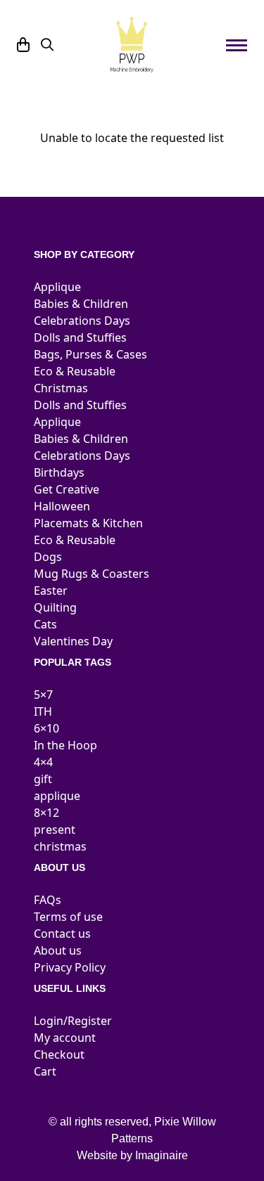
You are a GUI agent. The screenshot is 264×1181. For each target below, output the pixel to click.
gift (43, 779)
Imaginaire (161, 1155)
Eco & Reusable (74, 371)
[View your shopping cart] (23, 45)
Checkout (59, 1054)
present (54, 829)
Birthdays (59, 472)
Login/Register (73, 1020)
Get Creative (66, 489)
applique (57, 796)
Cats (45, 624)
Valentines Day (73, 641)
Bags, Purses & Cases (90, 354)
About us (58, 950)
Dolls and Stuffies (80, 337)
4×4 (43, 762)
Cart (45, 1071)
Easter (51, 590)
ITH (43, 711)
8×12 (46, 812)
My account (65, 1037)
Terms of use (68, 916)
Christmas (61, 388)
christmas (60, 846)
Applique (57, 287)
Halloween (62, 506)
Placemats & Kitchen (88, 523)
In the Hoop (65, 745)
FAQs (47, 900)
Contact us (62, 933)
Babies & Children (81, 303)
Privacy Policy (70, 967)
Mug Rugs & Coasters (91, 573)
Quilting (55, 607)
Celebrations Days (82, 320)
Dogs (48, 556)
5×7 (43, 694)
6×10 (46, 728)
